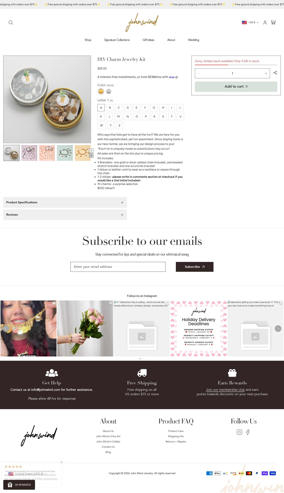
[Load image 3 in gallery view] (47, 153)
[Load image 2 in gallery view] (29, 153)
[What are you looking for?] (10, 22)
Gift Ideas (148, 40)
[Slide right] (91, 150)
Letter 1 (105, 100)
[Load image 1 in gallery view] (11, 153)
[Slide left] (91, 155)
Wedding (193, 40)
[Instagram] (239, 432)
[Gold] (101, 91)
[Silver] (108, 91)
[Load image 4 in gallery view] (65, 153)
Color (105, 85)
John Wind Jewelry (141, 473)
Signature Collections (117, 40)
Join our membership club (225, 389)
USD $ (252, 22)
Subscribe (192, 266)
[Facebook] (248, 432)
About (171, 40)
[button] (88, 40)
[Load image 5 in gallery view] (83, 153)
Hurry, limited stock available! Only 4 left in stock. (227, 61)
